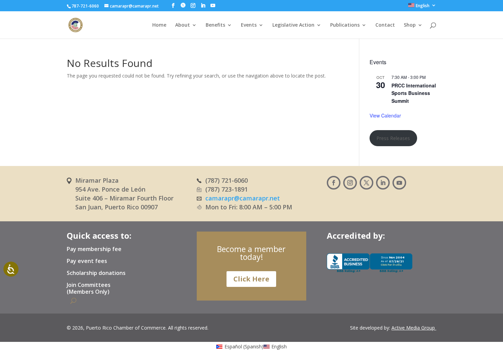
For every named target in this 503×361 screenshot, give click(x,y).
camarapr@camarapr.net (242, 198)
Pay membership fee (94, 249)
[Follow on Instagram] (350, 183)
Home (159, 25)
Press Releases (393, 138)
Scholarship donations (96, 273)
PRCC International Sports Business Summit (413, 93)
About (182, 25)
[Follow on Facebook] (333, 183)
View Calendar (385, 115)
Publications (345, 25)
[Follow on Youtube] (399, 183)
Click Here (251, 278)
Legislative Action (293, 25)
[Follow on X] (366, 183)
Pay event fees (87, 261)
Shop (410, 25)
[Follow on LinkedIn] (383, 183)
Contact (385, 25)
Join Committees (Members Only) (89, 288)
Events (249, 25)
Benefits (215, 25)
